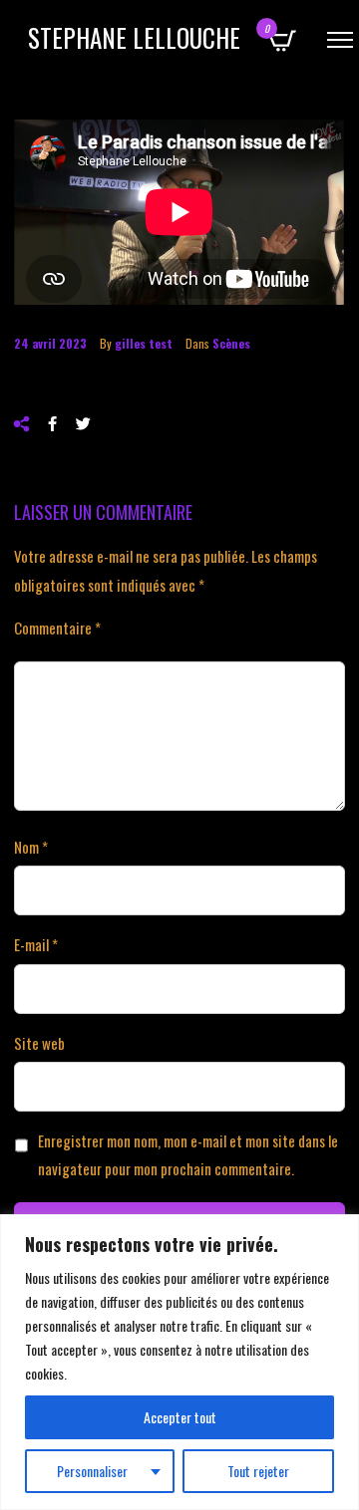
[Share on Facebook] (52, 423)
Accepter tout (180, 1416)
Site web (39, 1043)
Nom (31, 847)
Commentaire (57, 627)
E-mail (36, 944)
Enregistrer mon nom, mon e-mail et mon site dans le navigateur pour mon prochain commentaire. (188, 1154)
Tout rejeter (258, 1470)
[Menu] (340, 40)
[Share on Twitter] (83, 423)
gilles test (144, 343)
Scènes (231, 343)
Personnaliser (92, 1470)
